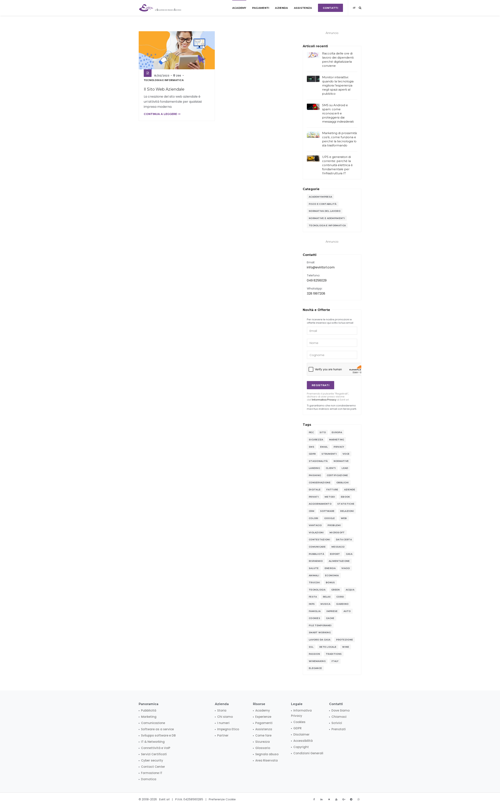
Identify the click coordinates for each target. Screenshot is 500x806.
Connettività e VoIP (155, 748)
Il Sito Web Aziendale (164, 89)
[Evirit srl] (160, 8)
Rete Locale (327, 647)
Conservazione (319, 482)
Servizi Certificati (154, 754)
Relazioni (347, 511)
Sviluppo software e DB (158, 735)
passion (314, 654)
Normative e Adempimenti (327, 218)
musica (325, 604)
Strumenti (329, 453)
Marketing (336, 439)
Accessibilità (303, 741)
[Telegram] (351, 799)
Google (329, 518)
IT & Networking (153, 742)
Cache (330, 618)
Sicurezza (316, 439)
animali (314, 575)
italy (335, 661)
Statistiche (345, 503)
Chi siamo (225, 717)
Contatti (330, 7)
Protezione (344, 639)
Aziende (349, 489)
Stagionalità (318, 461)
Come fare (263, 735)
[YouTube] (336, 799)
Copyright (301, 747)
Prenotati (338, 729)
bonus (330, 582)
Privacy (339, 446)
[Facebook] (314, 799)
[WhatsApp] (358, 799)
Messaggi (338, 546)
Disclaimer (301, 734)
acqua (350, 589)
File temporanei (320, 625)
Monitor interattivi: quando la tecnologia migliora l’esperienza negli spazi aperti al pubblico (338, 85)
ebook (345, 496)
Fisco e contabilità (323, 204)
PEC (311, 432)
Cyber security (152, 760)
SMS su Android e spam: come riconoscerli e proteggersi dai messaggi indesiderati (338, 113)
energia (330, 568)
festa (313, 596)
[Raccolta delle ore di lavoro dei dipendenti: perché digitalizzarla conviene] (313, 55)
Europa (337, 432)
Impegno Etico (228, 729)
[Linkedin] (321, 799)
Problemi (334, 525)
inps (312, 604)
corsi (340, 596)
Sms (311, 446)
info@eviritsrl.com (321, 267)
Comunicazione (153, 723)
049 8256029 (317, 280)
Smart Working (320, 632)
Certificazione (337, 475)
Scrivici (336, 723)
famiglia (315, 611)
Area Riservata (266, 760)
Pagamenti (260, 7)
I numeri (223, 723)
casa (349, 554)
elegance (315, 668)
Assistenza (303, 7)
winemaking (317, 661)
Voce (346, 453)
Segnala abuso (267, 754)
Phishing (315, 475)
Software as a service (157, 729)
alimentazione (339, 561)
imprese (332, 611)
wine (345, 647)
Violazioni (316, 532)
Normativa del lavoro (324, 211)
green (335, 589)
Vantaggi (315, 525)
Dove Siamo (340, 710)
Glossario (262, 748)
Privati (314, 496)
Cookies (314, 618)
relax (327, 596)
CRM (311, 511)
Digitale (315, 489)
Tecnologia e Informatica (164, 80)
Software (327, 511)
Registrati (320, 385)
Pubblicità (316, 554)
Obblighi (342, 482)
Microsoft (337, 532)
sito (323, 432)
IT (354, 7)
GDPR (312, 453)
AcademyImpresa (320, 196)
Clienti (331, 468)
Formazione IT (151, 773)
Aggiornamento (320, 503)
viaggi (345, 568)
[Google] (343, 799)
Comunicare (317, 546)
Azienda (281, 7)
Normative (341, 461)
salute (314, 568)
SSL (311, 647)
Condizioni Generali (308, 753)
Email (324, 446)
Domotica (148, 779)
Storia (221, 710)
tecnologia (317, 589)
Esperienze (263, 717)
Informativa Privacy (324, 399)
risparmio (316, 561)
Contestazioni (319, 539)
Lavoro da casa (319, 639)
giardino (342, 604)
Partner (223, 735)
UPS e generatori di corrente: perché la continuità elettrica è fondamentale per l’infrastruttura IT (337, 165)
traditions (334, 654)
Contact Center (153, 767)
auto (347, 611)
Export (335, 554)
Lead (345, 468)
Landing (314, 468)
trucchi (314, 582)
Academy (239, 7)
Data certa (344, 539)
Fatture (332, 489)
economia (332, 575)
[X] (329, 799)
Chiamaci (338, 717)
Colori (313, 518)
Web (344, 518)
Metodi (330, 496)
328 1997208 (316, 293)
